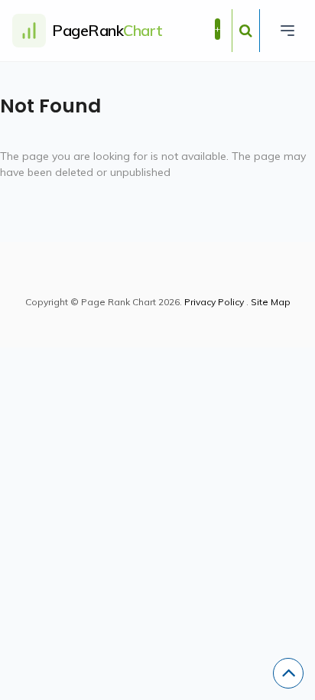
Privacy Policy (214, 302)
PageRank (107, 30)
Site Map (271, 302)
